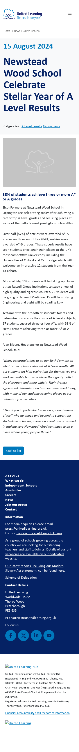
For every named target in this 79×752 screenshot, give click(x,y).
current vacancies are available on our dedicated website (38, 554)
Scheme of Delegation (21, 577)
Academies (13, 490)
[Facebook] (10, 635)
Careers (10, 494)
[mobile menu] (70, 13)
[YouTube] (48, 635)
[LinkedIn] (36, 635)
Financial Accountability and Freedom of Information (37, 713)
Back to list (13, 450)
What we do (14, 480)
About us (12, 475)
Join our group (16, 504)
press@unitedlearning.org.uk (26, 528)
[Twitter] (23, 635)
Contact (11, 509)
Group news (51, 126)
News (9, 499)
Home (7, 31)
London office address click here (39, 533)
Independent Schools (21, 485)
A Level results (32, 126)
